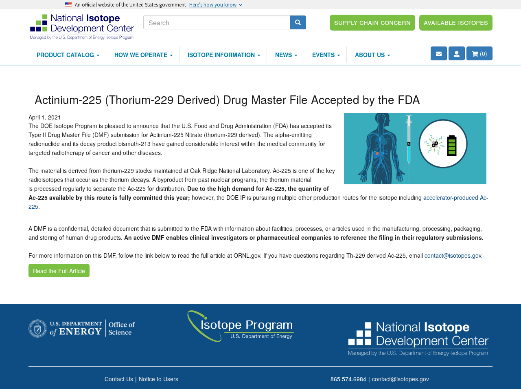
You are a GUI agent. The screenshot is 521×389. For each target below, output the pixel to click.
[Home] (82, 26)
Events (324, 55)
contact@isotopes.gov (453, 255)
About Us (370, 55)
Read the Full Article (59, 271)
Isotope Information (222, 55)
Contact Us (119, 379)
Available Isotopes (456, 21)
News (284, 55)
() (482, 53)
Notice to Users (158, 379)
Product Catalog (66, 55)
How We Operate (141, 55)
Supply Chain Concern (372, 21)
